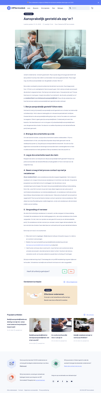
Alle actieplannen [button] (71, 282)
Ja (64, 271)
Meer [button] (53, 8)
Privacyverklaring (44, 390)
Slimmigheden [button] (45, 8)
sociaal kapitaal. (40, 380)
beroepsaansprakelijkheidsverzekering (38, 245)
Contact (20, 390)
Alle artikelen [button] (90, 315)
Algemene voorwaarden (31, 390)
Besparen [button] (36, 8)
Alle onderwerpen (12, 390)
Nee (71, 271)
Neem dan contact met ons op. (73, 366)
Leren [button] (29, 8)
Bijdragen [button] (60, 8)
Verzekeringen (28, 14)
